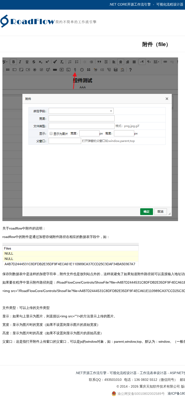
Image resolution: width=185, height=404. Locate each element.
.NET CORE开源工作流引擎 (130, 4)
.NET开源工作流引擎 (90, 373)
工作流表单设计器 (153, 373)
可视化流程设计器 (169, 4)
